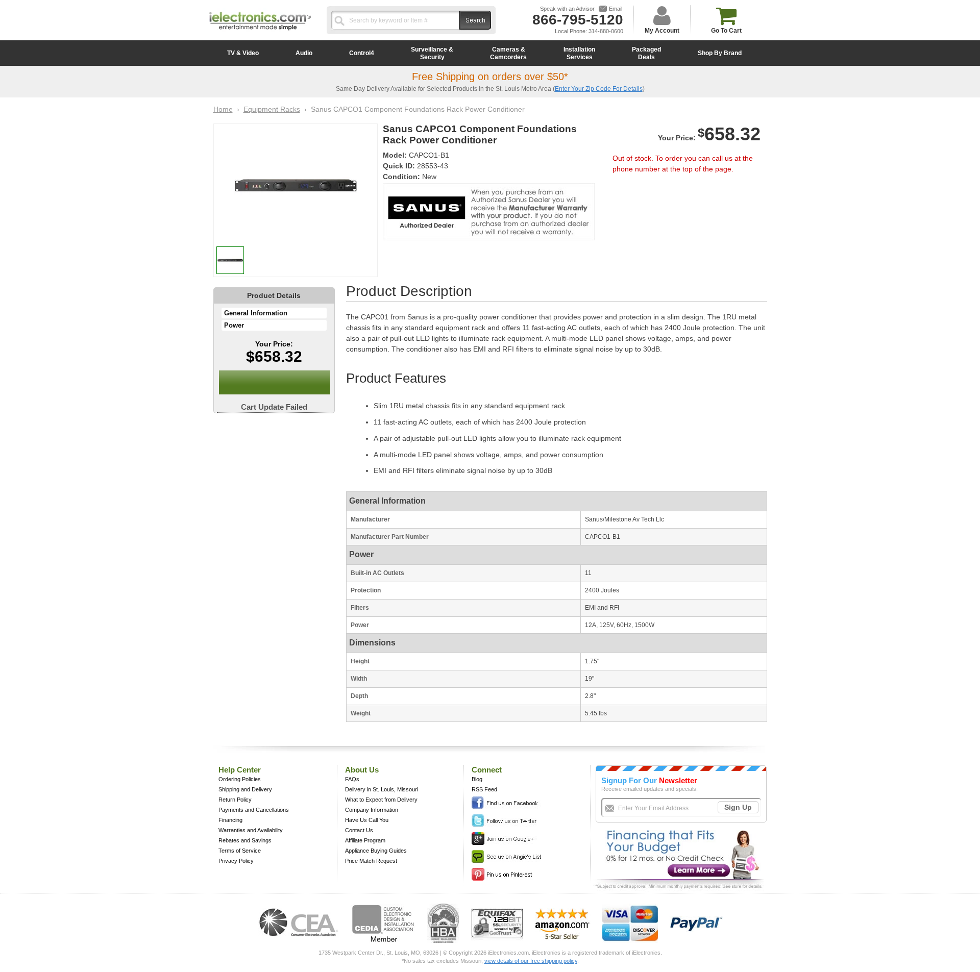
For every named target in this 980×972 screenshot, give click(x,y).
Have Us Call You (366, 820)
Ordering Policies (239, 779)
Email (615, 9)
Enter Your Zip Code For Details (599, 88)
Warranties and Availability (250, 830)
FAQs (352, 779)
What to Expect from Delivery (381, 799)
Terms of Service (239, 851)
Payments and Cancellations (253, 810)
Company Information (371, 810)
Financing (230, 820)
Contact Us (359, 830)
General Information (255, 313)
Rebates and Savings (245, 840)
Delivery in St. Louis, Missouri (381, 789)
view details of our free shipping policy (530, 961)
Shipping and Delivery (245, 789)
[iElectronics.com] (260, 31)
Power (234, 325)
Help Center (239, 769)
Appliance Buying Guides (376, 851)
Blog (477, 779)
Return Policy (235, 799)
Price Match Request (371, 861)
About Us (362, 769)
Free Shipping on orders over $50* (490, 76)
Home (223, 109)
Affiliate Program (365, 840)
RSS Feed (484, 789)
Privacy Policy (236, 861)
